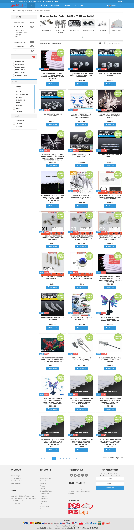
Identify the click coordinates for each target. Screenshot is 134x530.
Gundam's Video (45, 494)
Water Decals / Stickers (22, 37)
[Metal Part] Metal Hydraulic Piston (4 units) (52, 277)
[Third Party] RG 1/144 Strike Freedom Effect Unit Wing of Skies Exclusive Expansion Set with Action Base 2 (52, 157)
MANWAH (18, 97)
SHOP (31, 6)
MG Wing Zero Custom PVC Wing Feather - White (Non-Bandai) (110, 115)
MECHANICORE (20, 100)
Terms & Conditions (62, 526)
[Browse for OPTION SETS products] (116, 23)
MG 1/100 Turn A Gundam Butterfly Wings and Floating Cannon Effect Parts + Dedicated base (52, 401)
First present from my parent (77, 489)
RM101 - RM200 (20, 67)
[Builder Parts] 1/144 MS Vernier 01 (52, 115)
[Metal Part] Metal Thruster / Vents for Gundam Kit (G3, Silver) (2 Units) (81, 237)
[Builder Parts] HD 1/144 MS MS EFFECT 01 (110, 155)
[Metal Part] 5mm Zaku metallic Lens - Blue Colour (81, 277)
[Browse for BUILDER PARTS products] (60, 23)
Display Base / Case (21, 32)
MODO (17, 103)
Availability (17, 116)
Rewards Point (44, 506)
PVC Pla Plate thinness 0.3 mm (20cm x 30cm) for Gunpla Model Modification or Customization (81, 401)
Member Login (15, 476)
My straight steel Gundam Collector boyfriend (79, 492)
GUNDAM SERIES (42, 6)
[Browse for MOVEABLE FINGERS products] (74, 23)
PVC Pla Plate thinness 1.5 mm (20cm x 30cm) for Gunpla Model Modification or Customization (81, 441)
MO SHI (17, 108)
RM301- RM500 (20, 72)
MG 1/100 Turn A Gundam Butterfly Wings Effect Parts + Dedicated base (110, 319)
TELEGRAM (15, 503)
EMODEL (18, 92)
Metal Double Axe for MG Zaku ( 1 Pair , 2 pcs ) (81, 359)
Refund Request (16, 483)
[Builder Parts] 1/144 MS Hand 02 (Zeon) (110, 74)
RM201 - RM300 (20, 70)
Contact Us (43, 501)
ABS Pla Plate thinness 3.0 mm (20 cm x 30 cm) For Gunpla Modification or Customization (52, 198)
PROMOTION (55, 6)
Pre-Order (19, 123)
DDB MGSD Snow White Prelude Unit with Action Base (81, 197)
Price (15, 57)
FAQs (41, 504)
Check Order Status (17, 481)
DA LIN (17, 89)
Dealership (43, 483)
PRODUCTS (17, 17)
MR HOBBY (18, 105)
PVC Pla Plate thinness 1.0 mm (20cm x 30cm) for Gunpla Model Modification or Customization (52, 441)
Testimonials (44, 499)
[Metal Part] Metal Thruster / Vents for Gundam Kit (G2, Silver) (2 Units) (110, 237)
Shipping (42, 488)
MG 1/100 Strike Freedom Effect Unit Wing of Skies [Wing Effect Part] (81, 115)
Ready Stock (19, 120)
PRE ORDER (67, 6)
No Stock (18, 126)
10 (73, 458)
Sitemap (42, 509)
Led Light (18, 35)
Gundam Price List (45, 478)
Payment (42, 486)
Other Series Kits (23, 46)
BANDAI (18, 86)
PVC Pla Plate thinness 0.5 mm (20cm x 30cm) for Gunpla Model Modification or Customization (110, 401)
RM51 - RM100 (19, 64)
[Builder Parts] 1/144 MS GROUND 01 (81, 155)
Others (23, 51)
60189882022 (18, 500)
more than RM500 (21, 75)
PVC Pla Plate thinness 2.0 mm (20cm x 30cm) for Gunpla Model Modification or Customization (110, 441)
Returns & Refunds (46, 491)
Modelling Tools (23, 23)
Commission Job (45, 481)
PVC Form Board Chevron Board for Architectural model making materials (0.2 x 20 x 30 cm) (52, 76)
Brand (15, 81)
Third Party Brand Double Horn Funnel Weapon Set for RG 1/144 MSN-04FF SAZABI (52, 359)
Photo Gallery (44, 496)
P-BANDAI (18, 111)
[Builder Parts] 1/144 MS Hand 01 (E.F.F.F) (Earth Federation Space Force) (81, 75)
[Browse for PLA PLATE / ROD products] (102, 23)
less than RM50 (20, 61)
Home (14, 11)
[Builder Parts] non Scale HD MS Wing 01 (52, 318)
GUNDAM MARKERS (21, 94)
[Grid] (100, 43)
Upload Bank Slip (16, 478)
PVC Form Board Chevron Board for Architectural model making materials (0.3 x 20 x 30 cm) (110, 279)
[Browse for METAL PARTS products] (88, 23)
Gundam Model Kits (23, 42)
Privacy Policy (73, 526)
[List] (104, 43)
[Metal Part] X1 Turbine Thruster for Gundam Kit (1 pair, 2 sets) (53, 237)
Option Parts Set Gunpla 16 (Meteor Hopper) (81, 318)
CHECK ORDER (79, 6)
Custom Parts (19, 30)
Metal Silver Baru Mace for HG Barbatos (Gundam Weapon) (110, 359)
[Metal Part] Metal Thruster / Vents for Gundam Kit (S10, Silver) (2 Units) (110, 197)
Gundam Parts (23, 27)
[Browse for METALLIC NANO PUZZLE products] (46, 23)
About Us (43, 476)
